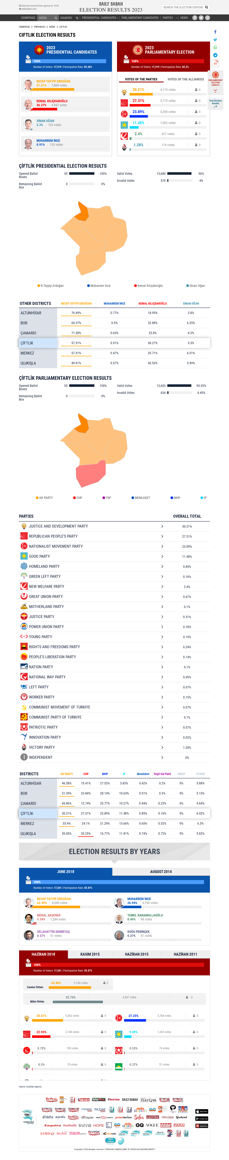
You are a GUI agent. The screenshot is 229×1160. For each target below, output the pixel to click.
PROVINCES (39, 26)
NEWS (184, 17)
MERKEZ (27, 353)
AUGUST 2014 (161, 871)
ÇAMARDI (28, 333)
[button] (56, 17)
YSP (108, 498)
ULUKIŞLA (28, 363)
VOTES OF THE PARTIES (141, 79)
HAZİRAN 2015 (137, 954)
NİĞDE (52, 26)
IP (205, 498)
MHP (177, 498)
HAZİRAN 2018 (43, 954)
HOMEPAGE (28, 17)
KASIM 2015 (90, 954)
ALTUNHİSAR (31, 313)
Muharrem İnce (100, 286)
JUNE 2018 (65, 871)
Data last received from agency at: (40, 6)
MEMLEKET (142, 498)
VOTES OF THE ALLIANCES (186, 79)
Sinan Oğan (197, 286)
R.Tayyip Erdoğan (52, 286)
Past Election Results (215, 102)
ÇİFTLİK (27, 343)
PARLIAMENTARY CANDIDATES (140, 17)
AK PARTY (46, 498)
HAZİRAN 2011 (185, 954)
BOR (24, 323)
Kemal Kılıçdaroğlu (150, 286)
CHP (79, 498)
